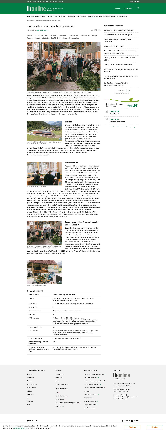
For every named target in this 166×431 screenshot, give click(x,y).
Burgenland (30, 377)
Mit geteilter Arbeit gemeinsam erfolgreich (118, 35)
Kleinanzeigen (37, 1)
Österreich (30, 374)
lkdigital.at (87, 391)
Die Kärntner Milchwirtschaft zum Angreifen (118, 30)
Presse (29, 1)
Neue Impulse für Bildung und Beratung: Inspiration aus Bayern (121, 70)
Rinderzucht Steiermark (91, 394)
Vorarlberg (30, 401)
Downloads (59, 377)
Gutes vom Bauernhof (90, 371)
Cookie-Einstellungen (120, 399)
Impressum (116, 395)
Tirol (28, 398)
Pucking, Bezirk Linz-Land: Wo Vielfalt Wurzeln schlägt (119, 59)
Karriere (45, 1)
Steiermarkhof (88, 398)
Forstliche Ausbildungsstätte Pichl (94, 374)
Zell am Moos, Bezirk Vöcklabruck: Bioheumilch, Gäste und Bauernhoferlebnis (120, 52)
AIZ (57, 392)
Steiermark (30, 394)
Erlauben (155, 427)
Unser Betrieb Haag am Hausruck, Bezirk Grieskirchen (117, 40)
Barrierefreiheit (132, 397)
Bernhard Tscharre (42, 30)
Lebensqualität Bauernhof (91, 384)
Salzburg (29, 391)
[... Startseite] (45, 8)
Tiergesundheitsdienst (90, 404)
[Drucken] (91, 30)
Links (57, 381)
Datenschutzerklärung (120, 397)
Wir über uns (53, 1)
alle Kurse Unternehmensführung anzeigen (123, 127)
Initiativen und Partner (62, 384)
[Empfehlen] (96, 30)
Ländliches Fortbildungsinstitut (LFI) (94, 381)
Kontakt (61, 1)
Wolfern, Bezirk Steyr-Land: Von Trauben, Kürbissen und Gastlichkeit (121, 77)
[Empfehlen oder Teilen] (99, 30)
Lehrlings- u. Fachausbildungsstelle (94, 387)
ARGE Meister (60, 399)
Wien (28, 404)
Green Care (59, 406)
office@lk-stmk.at (123, 391)
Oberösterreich (31, 387)
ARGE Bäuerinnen (61, 396)
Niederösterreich (32, 384)
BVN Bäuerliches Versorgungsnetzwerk (67, 402)
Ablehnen (132, 427)
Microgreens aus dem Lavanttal (114, 46)
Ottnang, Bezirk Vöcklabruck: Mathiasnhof (118, 65)
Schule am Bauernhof (90, 401)
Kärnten (29, 381)
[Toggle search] (138, 8)
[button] (118, 8)
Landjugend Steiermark (91, 377)
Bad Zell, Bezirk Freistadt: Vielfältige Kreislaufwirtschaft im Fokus (116, 84)
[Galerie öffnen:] (64, 66)
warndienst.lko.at (89, 408)
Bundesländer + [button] (134, 1)
